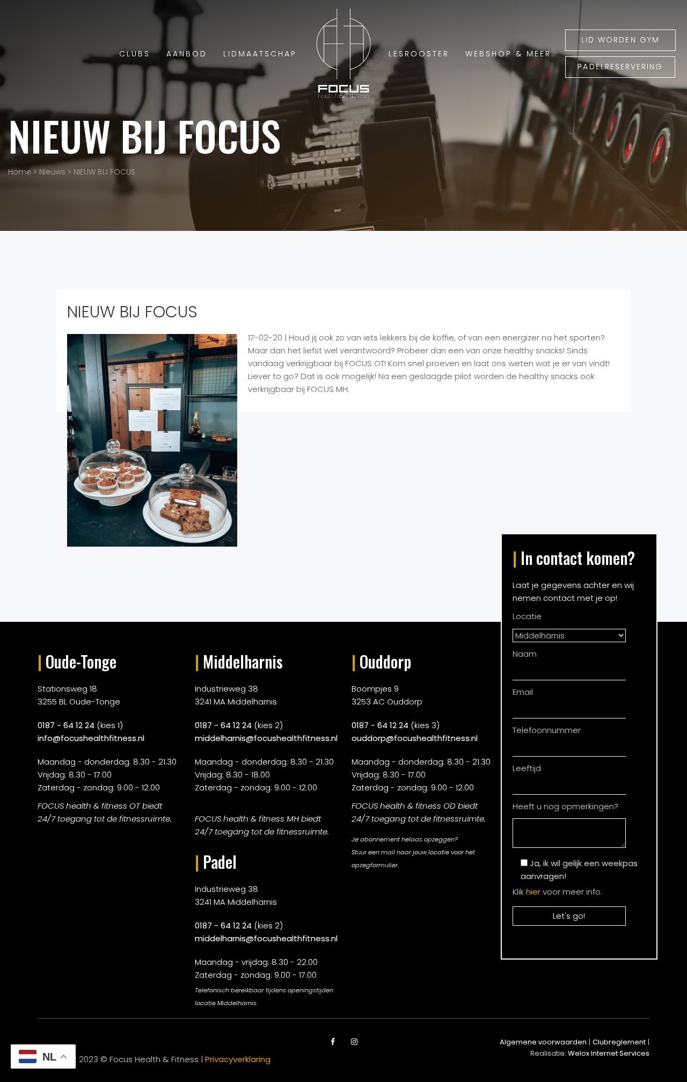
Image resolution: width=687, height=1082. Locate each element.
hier (533, 891)
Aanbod (186, 53)
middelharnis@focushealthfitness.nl (266, 738)
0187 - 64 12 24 (66, 725)
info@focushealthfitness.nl (91, 738)
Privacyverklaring (238, 1059)
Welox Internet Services (608, 1053)
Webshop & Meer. (509, 53)
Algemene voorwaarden (543, 1042)
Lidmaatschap (260, 53)
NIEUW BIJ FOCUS (144, 135)
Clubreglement (619, 1042)
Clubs (134, 53)
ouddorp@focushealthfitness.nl (415, 738)
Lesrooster (419, 53)
